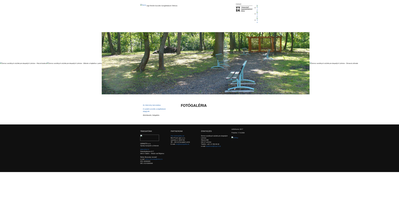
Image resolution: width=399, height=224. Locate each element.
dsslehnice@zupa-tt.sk (213, 146)
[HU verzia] (257, 20)
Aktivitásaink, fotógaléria (151, 115)
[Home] (143, 5)
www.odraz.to (144, 149)
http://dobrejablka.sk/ (177, 136)
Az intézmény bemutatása (152, 105)
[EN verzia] (257, 14)
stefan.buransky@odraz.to (154, 159)
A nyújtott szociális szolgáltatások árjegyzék (154, 110)
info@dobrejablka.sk (182, 144)
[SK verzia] (257, 8)
